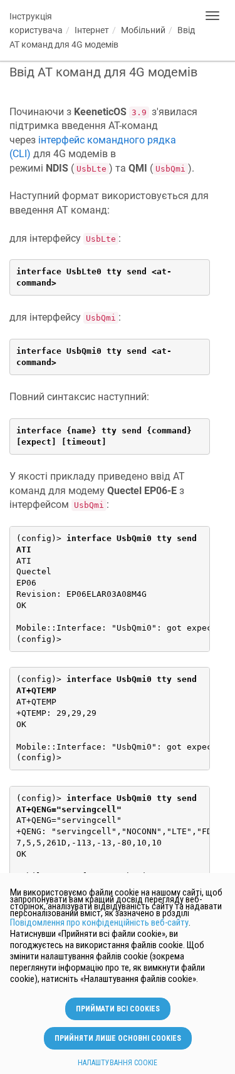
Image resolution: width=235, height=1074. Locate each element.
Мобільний (143, 30)
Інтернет (92, 30)
